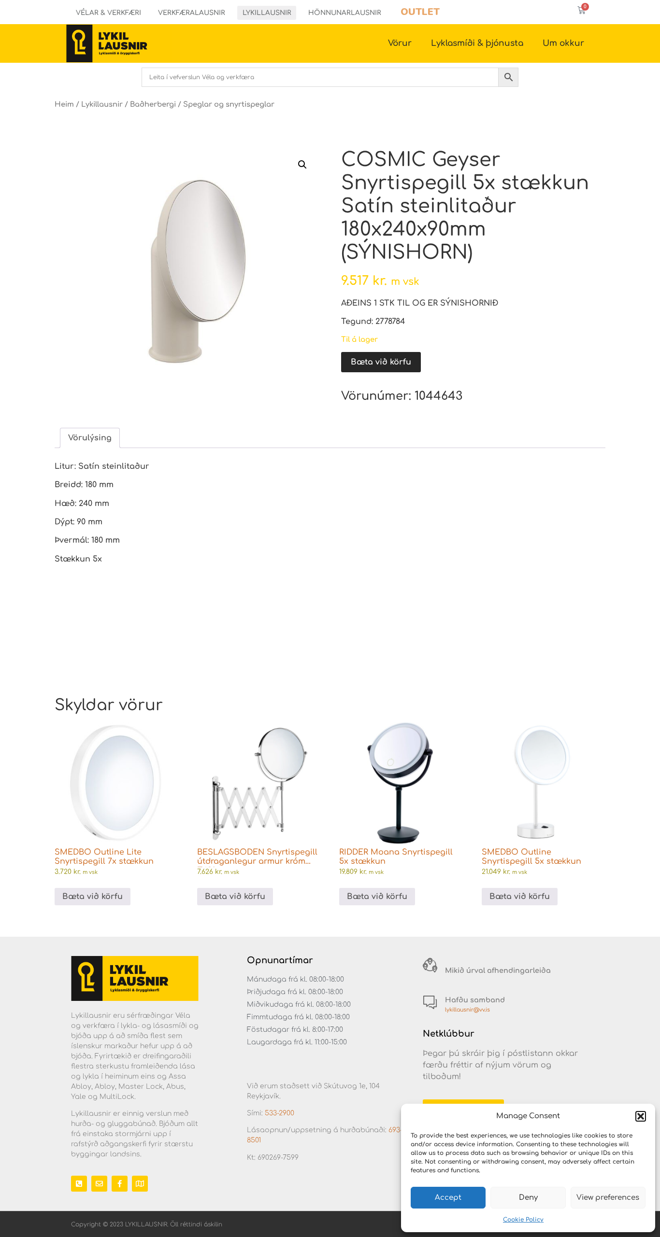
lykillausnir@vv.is (467, 1010)
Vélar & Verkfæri (108, 12)
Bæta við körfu (381, 362)
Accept (448, 1198)
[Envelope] (99, 1184)
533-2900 (279, 1113)
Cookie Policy (523, 1219)
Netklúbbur (448, 1034)
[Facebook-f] (120, 1184)
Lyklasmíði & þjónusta (477, 43)
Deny (528, 1198)
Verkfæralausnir (191, 12)
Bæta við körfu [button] (92, 896)
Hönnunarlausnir (344, 12)
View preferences (607, 1198)
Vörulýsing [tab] (90, 438)
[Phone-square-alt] (79, 1184)
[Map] (140, 1184)
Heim (64, 104)
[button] (641, 1116)
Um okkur (563, 43)
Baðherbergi (153, 104)
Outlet (420, 11)
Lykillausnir (267, 12)
